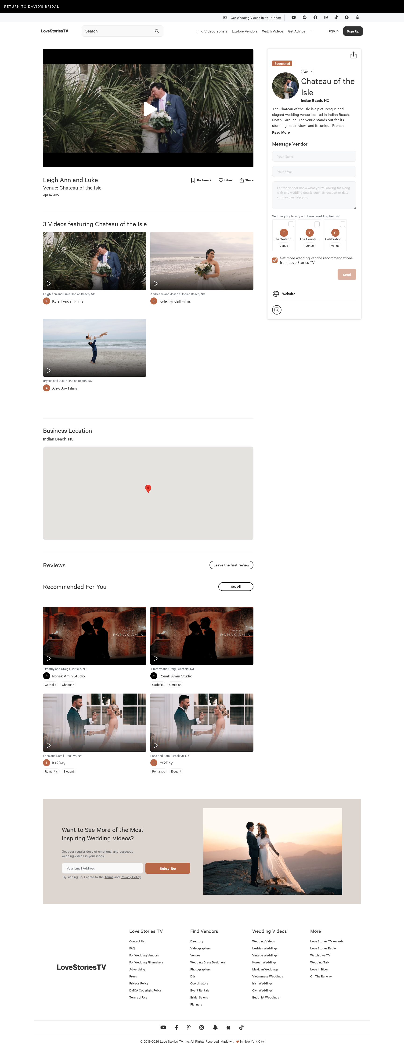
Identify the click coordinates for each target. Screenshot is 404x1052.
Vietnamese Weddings (267, 976)
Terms (109, 876)
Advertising (137, 969)
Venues (195, 955)
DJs (192, 976)
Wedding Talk (319, 962)
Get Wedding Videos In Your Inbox (256, 17)
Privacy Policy (131, 876)
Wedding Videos (263, 941)
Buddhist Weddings (265, 997)
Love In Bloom (319, 969)
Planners (196, 1004)
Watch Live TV (320, 955)
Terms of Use (138, 997)
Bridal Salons (199, 997)
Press (133, 976)
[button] (148, 108)
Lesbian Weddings (265, 948)
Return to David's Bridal (31, 6)
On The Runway (321, 976)
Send (347, 274)
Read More (281, 132)
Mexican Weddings (265, 969)
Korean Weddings (264, 962)
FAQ (132, 948)
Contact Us (136, 941)
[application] (148, 108)
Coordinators (199, 983)
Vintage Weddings (265, 955)
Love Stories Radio (323, 948)
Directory (196, 941)
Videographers (200, 948)
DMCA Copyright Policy (145, 990)
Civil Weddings (262, 990)
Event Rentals (199, 990)
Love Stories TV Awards (326, 941)
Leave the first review (231, 564)
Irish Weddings (262, 983)
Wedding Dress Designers (207, 962)
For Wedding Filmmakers (146, 962)
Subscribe (168, 868)
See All (236, 586)
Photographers (200, 969)
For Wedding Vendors (144, 955)
